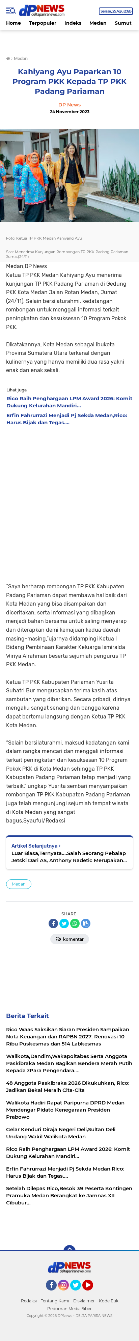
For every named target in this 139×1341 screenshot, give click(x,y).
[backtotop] (69, 1251)
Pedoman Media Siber (69, 1308)
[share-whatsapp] (75, 923)
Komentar (73, 939)
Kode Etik (108, 1300)
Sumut (123, 23)
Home (13, 23)
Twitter (78, 1294)
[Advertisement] (69, 502)
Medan (98, 23)
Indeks (72, 23)
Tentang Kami (55, 1300)
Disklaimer (84, 1300)
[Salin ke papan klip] (85, 923)
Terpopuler (42, 23)
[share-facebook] (53, 923)
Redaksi (29, 1300)
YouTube (92, 1294)
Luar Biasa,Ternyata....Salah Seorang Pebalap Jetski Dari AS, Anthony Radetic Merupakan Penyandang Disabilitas (68, 857)
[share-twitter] (64, 923)
